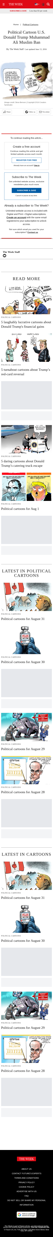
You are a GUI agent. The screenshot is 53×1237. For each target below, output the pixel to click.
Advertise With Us (26, 1191)
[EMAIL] (5, 255)
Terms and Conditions (26, 1178)
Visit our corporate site (40, 1227)
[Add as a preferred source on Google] (26, 1215)
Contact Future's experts (26, 1173)
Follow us (32, 112)
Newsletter (46, 112)
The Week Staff (17, 49)
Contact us (32, 232)
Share (9, 112)
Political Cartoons (30, 24)
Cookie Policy (26, 1187)
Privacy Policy (27, 1182)
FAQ (27, 1196)
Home (16, 24)
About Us (26, 1169)
